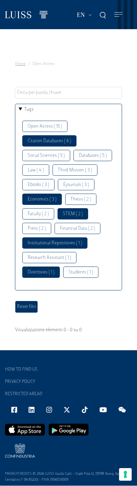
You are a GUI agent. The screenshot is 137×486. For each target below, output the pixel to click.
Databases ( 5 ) (93, 155)
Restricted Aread (23, 394)
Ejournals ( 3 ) (76, 184)
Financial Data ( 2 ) (77, 228)
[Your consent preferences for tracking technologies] (125, 474)
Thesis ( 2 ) (80, 199)
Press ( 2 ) (37, 228)
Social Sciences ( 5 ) (46, 155)
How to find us (21, 370)
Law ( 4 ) (36, 170)
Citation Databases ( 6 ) (49, 141)
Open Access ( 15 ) (45, 126)
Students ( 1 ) (80, 272)
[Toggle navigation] (118, 14)
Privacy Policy (20, 382)
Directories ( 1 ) (41, 272)
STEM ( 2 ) (73, 214)
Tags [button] (29, 109)
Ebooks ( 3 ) (38, 184)
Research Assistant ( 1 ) (49, 257)
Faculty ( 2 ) (38, 214)
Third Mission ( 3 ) (75, 170)
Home (20, 64)
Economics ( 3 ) (42, 199)
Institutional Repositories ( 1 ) (55, 243)
